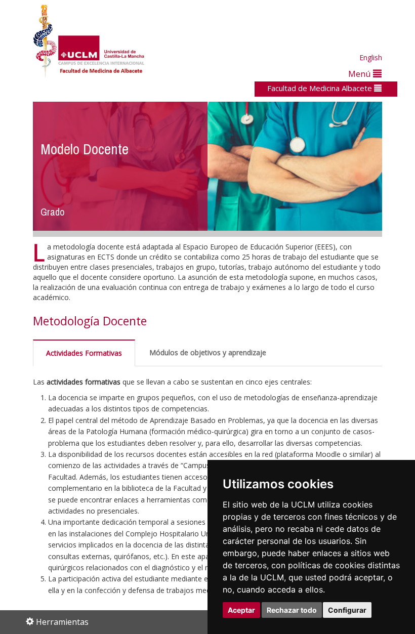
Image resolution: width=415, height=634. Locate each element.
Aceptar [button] (241, 610)
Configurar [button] (347, 610)
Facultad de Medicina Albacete (320, 88)
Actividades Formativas (84, 353)
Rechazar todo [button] (292, 610)
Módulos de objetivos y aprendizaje (207, 352)
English (370, 57)
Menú (360, 73)
